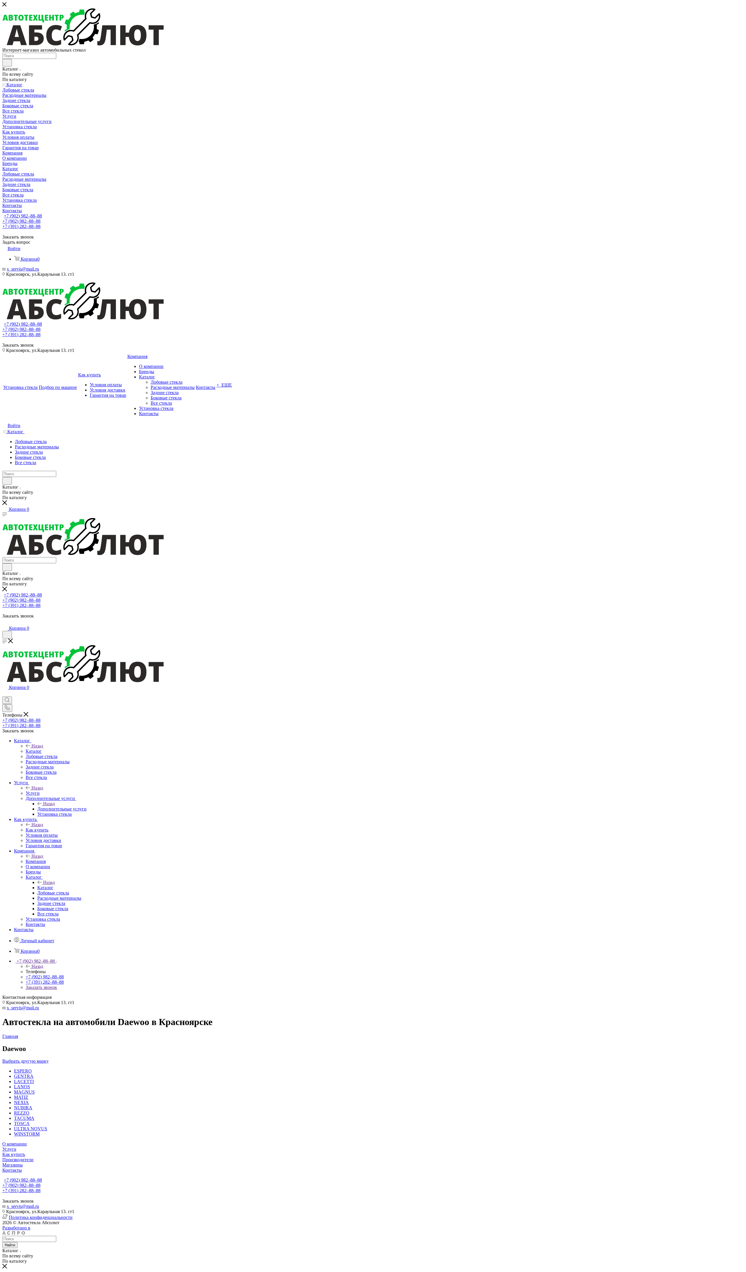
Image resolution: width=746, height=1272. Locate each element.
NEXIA (21, 1102)
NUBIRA (23, 1107)
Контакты (12, 1170)
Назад (37, 745)
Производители (18, 1159)
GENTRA (24, 1076)
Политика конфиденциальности (41, 1217)
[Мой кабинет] (5, 622)
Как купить (37, 829)
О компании (14, 1143)
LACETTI (24, 1081)
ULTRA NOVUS (30, 1128)
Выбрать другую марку (25, 1061)
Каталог (34, 751)
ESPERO (23, 1071)
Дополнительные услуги (62, 808)
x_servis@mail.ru (23, 268)
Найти (10, 1245)
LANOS (22, 1086)
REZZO (21, 1112)
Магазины (12, 1164)
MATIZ (21, 1097)
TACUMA (24, 1118)
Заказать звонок (41, 987)
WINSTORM (27, 1133)
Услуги (33, 793)
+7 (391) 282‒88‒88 (21, 226)
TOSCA (22, 1123)
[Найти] (7, 62)
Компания (36, 861)
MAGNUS (24, 1091)
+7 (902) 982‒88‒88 (23, 215)
